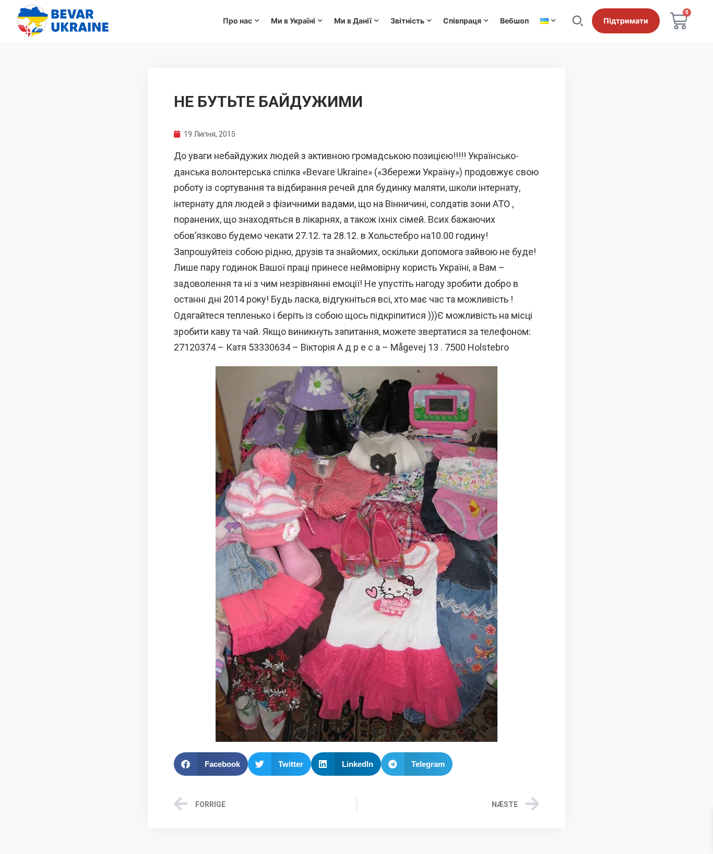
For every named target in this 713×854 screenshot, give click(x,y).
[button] (211, 764)
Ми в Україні (293, 20)
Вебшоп (514, 20)
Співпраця (462, 20)
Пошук (578, 21)
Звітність (407, 20)
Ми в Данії (353, 20)
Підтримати (625, 20)
